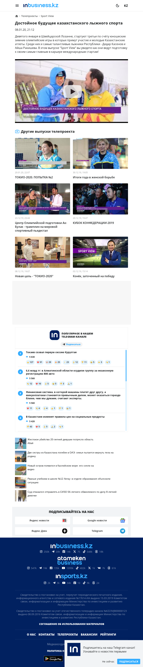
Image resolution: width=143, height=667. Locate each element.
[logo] (67, 5)
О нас (31, 640)
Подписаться (128, 661)
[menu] (17, 5)
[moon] (117, 5)
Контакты (47, 640)
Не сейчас (108, 661)
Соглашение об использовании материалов (71, 629)
